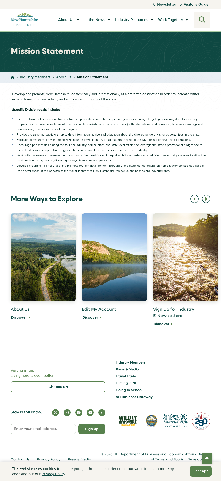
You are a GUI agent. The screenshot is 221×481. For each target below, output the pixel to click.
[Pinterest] (101, 412)
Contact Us (20, 459)
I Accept (200, 471)
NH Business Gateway (134, 397)
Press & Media (127, 369)
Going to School (129, 390)
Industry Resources (131, 19)
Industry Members (131, 362)
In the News (94, 19)
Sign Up (91, 428)
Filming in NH (127, 383)
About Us (66, 19)
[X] (55, 412)
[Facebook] (78, 412)
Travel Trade (126, 376)
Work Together (170, 19)
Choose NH (58, 386)
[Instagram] (67, 412)
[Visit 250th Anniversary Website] (201, 421)
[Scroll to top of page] (207, 458)
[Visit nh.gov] (151, 420)
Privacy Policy (48, 459)
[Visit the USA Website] (175, 420)
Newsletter (166, 4)
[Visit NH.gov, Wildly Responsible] (128, 420)
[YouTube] (90, 412)
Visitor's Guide (196, 4)
